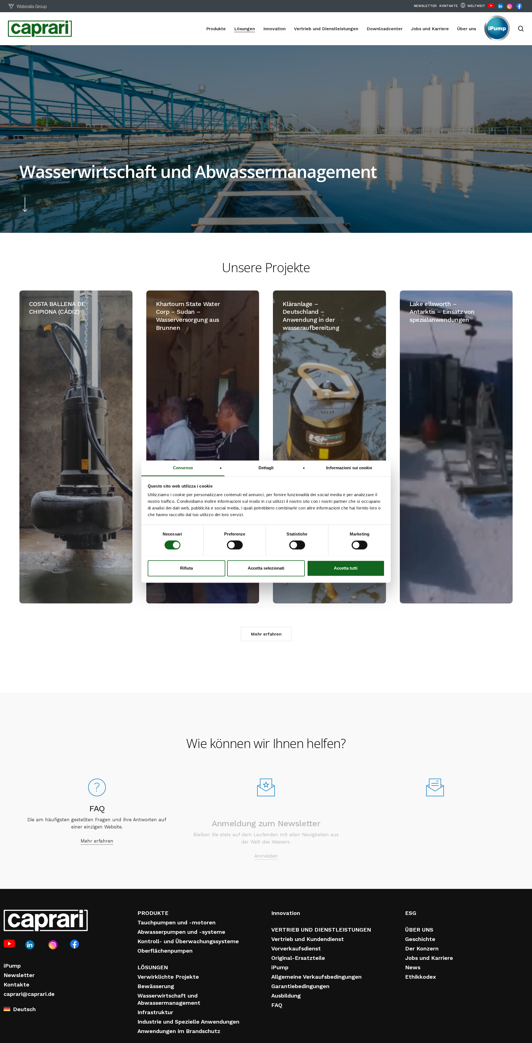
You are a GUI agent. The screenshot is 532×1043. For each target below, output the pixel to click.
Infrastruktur (155, 1012)
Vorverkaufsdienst (296, 948)
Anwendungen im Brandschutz (178, 1031)
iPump (12, 965)
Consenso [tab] (183, 467)
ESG (410, 913)
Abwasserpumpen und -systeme (181, 932)
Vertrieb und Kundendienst (307, 939)
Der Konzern (422, 948)
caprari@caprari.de (29, 994)
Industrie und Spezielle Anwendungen (188, 1021)
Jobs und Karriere (429, 958)
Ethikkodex (420, 976)
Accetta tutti (345, 568)
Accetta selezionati (266, 568)
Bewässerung (155, 986)
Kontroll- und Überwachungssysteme (188, 941)
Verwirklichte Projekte (168, 976)
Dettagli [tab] (266, 467)
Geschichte (420, 939)
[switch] (235, 544)
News (412, 967)
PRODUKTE (152, 913)
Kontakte (16, 984)
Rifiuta (186, 568)
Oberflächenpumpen (165, 950)
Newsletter (19, 975)
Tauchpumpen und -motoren (176, 922)
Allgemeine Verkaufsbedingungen (316, 976)
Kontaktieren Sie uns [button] (435, 839)
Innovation (285, 913)
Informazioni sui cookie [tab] (349, 467)
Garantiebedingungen (300, 986)
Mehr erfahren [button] (266, 634)
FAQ (276, 1005)
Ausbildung (286, 995)
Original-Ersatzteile (298, 958)
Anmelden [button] (266, 836)
